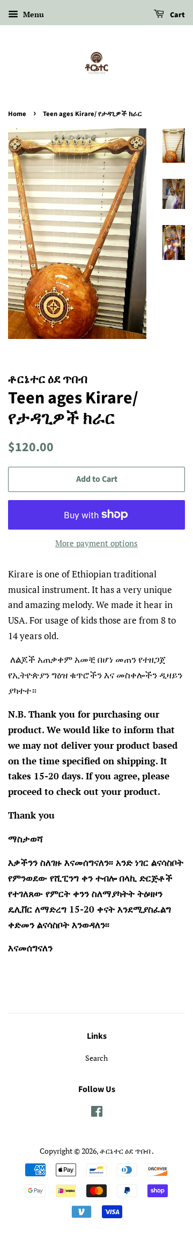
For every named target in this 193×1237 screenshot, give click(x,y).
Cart (176, 15)
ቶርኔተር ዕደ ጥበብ (126, 1151)
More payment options (96, 543)
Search (96, 1058)
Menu (32, 14)
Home (17, 114)
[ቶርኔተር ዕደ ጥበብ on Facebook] (97, 1113)
